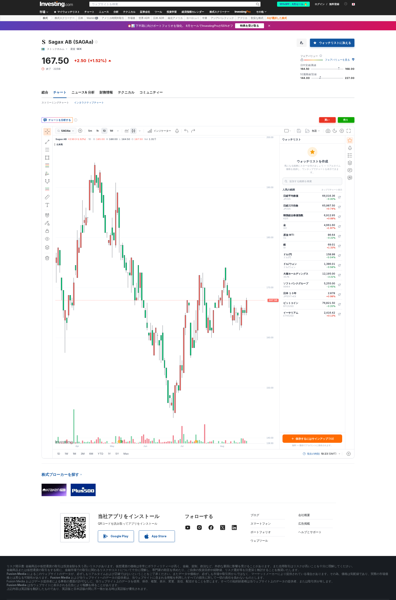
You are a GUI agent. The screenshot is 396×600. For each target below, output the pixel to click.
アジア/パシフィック (222, 18)
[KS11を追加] (339, 217)
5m (90, 130)
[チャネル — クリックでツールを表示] (47, 149)
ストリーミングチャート (55, 102)
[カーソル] (47, 131)
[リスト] (350, 155)
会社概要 (304, 515)
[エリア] (126, 131)
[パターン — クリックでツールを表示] (47, 181)
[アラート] (350, 148)
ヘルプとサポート (310, 532)
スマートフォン (260, 523)
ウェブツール (259, 540)
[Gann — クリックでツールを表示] (47, 173)
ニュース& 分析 (83, 92)
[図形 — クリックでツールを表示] (47, 157)
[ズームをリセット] (177, 438)
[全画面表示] (348, 131)
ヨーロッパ (192, 18)
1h (97, 130)
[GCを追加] (339, 226)
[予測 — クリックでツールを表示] (47, 189)
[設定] (348, 454)
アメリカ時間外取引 (113, 18)
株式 (45, 18)
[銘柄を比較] (80, 131)
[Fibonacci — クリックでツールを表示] (47, 165)
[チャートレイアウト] (288, 131)
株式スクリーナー (219, 11)
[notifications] (345, 4)
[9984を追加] (339, 285)
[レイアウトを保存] (299, 131)
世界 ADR (144, 18)
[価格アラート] (177, 131)
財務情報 (106, 92)
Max (126, 453)
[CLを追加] (339, 236)
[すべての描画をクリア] (47, 258)
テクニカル (126, 92)
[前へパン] (171, 438)
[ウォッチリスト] (350, 140)
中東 (204, 18)
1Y (109, 453)
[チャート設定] (342, 131)
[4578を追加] (339, 275)
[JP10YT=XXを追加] (339, 295)
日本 (80, 18)
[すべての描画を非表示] (47, 239)
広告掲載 (304, 523)
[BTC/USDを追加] (339, 304)
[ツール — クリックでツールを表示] (47, 197)
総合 (45, 92)
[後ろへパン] (166, 438)
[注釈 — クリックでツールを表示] (47, 205)
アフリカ (242, 18)
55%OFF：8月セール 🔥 (293, 4)
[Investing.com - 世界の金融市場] (56, 4)
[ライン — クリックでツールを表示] (47, 142)
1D (104, 130)
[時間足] (117, 131)
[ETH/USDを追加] (339, 314)
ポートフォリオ (260, 532)
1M (111, 130)
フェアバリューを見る (337, 59)
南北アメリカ (175, 18)
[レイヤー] (47, 247)
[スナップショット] (328, 131)
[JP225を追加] (339, 197)
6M (91, 453)
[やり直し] (193, 131)
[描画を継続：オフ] (47, 223)
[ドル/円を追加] (339, 256)
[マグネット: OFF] (47, 215)
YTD (100, 453)
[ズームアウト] (155, 438)
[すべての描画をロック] (47, 231)
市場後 (131, 18)
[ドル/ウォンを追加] (339, 265)
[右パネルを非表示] (278, 292)
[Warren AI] (350, 177)
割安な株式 (257, 18)
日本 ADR (158, 18)
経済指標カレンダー (193, 11)
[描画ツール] (54, 292)
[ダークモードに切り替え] (335, 131)
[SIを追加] (339, 246)
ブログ (254, 515)
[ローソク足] (133, 131)
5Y (117, 453)
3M (83, 453)
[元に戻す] (186, 131)
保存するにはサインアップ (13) (315, 438)
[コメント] (350, 170)
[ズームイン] (160, 438)
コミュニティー (151, 92)
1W (66, 453)
